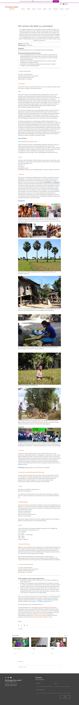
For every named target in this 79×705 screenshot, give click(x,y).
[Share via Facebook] (18, 625)
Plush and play (17, 648)
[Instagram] (66, 4)
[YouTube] (63, 4)
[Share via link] (27, 625)
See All (65, 635)
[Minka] (58, 642)
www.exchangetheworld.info (11, 681)
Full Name (38, 683)
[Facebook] (61, 4)
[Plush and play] (20, 642)
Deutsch (20, 621)
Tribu (34, 648)
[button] (65, 14)
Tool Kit (11, 9)
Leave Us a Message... (40, 689)
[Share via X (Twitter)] (21, 625)
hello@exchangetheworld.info (11, 684)
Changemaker (12, 7)
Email (55, 683)
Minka (52, 648)
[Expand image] (25, 210)
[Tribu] (39, 642)
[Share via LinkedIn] (24, 625)
